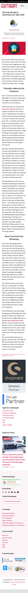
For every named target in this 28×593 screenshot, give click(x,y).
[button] (3, 452)
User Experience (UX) (15, 320)
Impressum (13, 582)
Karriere (5, 542)
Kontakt (5, 540)
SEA (3, 420)
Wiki (3, 547)
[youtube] (12, 492)
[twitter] (6, 492)
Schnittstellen (7, 518)
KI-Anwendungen (8, 418)
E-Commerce (10, 355)
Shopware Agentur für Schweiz (12, 523)
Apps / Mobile (7, 425)
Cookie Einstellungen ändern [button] (12, 501)
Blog (3, 545)
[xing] (18, 492)
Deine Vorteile (7, 538)
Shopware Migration (9, 413)
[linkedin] (15, 492)
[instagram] (9, 492)
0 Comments (12, 467)
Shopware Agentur (8, 513)
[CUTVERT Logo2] (9, 6)
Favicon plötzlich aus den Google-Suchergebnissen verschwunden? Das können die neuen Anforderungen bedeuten (13, 459)
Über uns (5, 535)
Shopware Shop (7, 411)
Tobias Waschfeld (7, 354)
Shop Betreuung (7, 415)
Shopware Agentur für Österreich (13, 525)
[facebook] (3, 492)
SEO (3, 422)
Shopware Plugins (8, 516)
